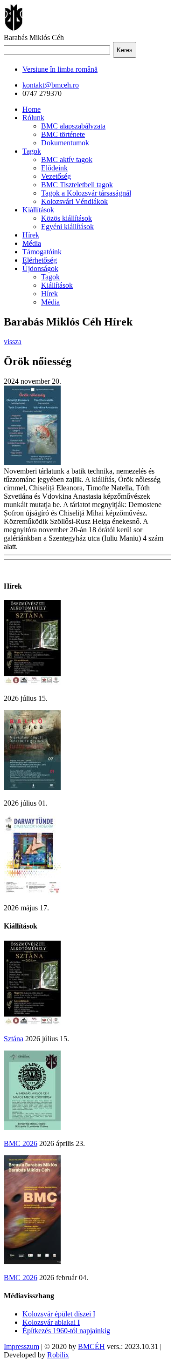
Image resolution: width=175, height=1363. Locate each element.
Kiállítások (38, 210)
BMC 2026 (20, 1143)
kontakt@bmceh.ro (50, 85)
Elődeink (54, 168)
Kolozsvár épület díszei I (58, 1314)
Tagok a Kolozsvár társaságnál (86, 193)
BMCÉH (91, 1346)
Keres (125, 50)
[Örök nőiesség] (32, 463)
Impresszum (21, 1346)
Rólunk (33, 118)
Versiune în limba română (60, 69)
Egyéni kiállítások (67, 227)
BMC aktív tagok (66, 159)
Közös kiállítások (66, 218)
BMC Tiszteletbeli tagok (77, 185)
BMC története (63, 134)
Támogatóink (42, 252)
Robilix (58, 1355)
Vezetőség (56, 176)
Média (31, 243)
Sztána (13, 1039)
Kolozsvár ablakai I (51, 1322)
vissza (12, 342)
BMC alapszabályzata (73, 126)
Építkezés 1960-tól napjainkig (66, 1331)
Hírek (30, 235)
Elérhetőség (39, 260)
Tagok (31, 151)
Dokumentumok (65, 143)
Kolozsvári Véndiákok (74, 201)
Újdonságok (40, 268)
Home (31, 109)
